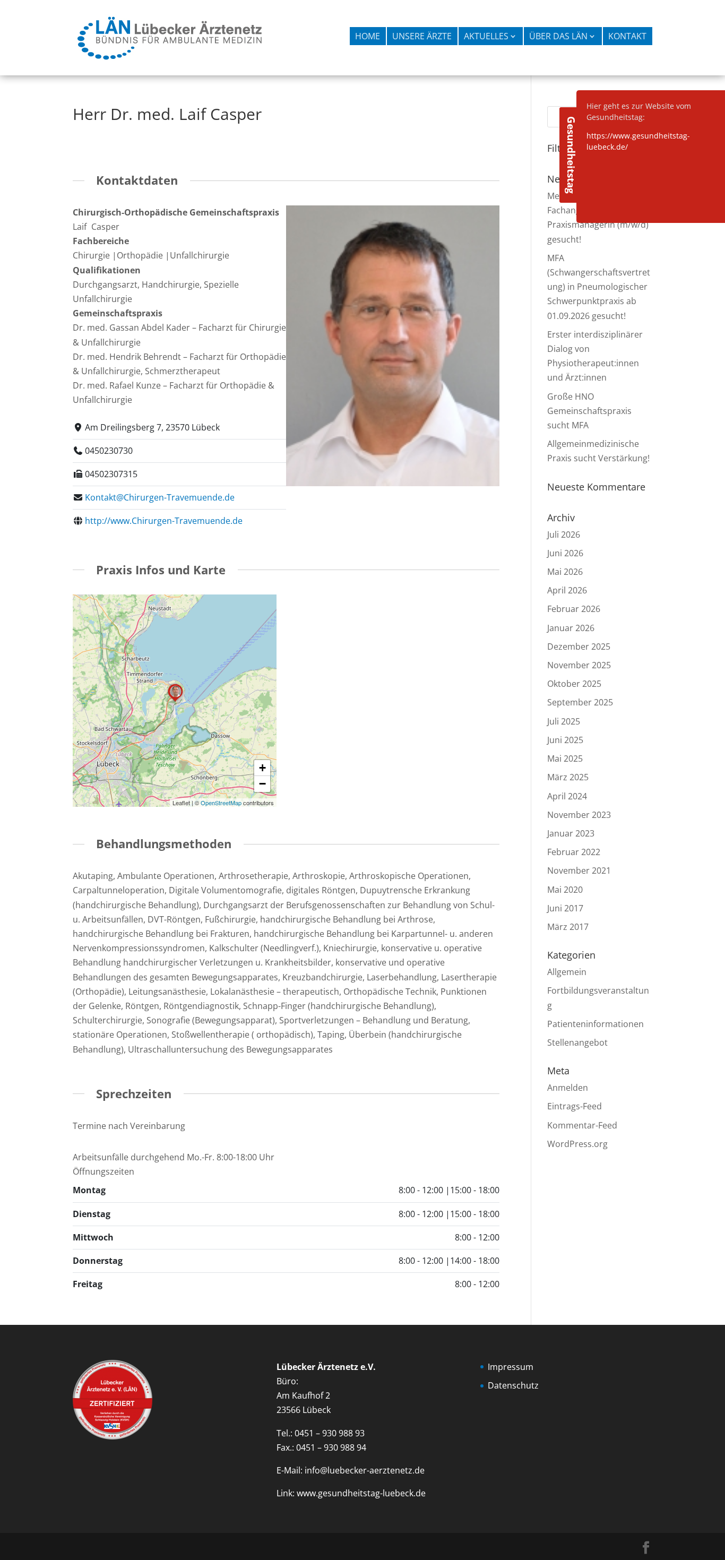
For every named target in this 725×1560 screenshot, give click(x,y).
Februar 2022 (573, 852)
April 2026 (567, 590)
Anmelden (567, 1087)
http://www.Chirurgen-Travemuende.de (164, 521)
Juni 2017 (565, 908)
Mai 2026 (565, 572)
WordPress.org (577, 1144)
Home (367, 36)
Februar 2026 (573, 609)
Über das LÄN (558, 36)
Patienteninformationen (595, 1024)
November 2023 (579, 815)
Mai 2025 (565, 758)
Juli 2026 (563, 534)
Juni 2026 (565, 553)
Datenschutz (513, 1385)
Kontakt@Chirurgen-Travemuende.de (160, 497)
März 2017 (568, 927)
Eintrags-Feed (574, 1106)
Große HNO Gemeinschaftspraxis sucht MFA (589, 411)
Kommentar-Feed (582, 1125)
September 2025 (580, 702)
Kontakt (627, 36)
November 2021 (579, 870)
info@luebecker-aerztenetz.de (365, 1470)
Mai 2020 (565, 889)
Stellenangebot (577, 1042)
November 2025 (579, 665)
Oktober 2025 (574, 683)
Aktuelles (486, 36)
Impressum (510, 1367)
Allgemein (566, 972)
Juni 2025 (565, 740)
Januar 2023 (570, 833)
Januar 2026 (570, 628)
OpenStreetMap (221, 802)
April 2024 (567, 796)
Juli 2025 (563, 721)
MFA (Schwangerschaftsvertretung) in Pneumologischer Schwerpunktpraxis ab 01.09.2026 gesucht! (598, 287)
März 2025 (568, 777)
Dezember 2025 (578, 646)
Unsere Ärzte (422, 36)
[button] (175, 701)
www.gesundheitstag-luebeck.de (361, 1493)
